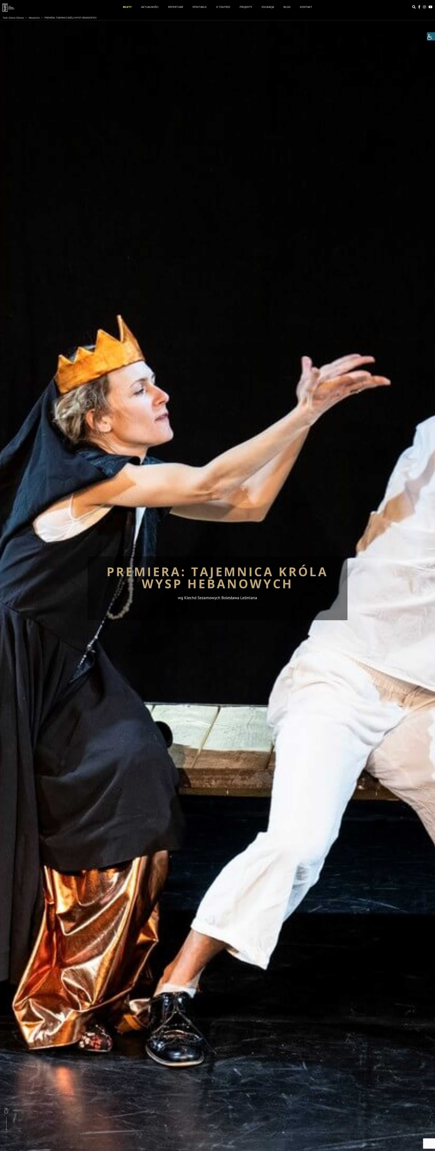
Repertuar (175, 7)
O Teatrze (223, 7)
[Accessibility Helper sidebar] (431, 36)
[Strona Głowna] (34, 8)
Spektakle (200, 7)
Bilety (127, 7)
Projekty (246, 7)
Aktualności (150, 7)
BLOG (286, 7)
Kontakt (306, 7)
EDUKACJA (268, 7)
